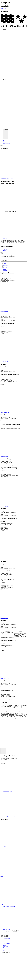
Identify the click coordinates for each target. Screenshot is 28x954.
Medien (4, 939)
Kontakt (4, 250)
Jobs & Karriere (6, 938)
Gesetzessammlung (7, 943)
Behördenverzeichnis (7, 940)
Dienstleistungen (6, 143)
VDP (4, 950)
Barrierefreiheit (6, 947)
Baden (4, 264)
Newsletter (5, 942)
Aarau (4, 263)
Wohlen (4, 269)
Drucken (5, 238)
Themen (5, 140)
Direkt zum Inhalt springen (6, 8)
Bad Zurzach (5, 265)
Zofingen (5, 270)
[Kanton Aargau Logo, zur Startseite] (14, 27)
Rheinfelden (5, 267)
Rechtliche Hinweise (7, 949)
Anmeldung (5, 249)
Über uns (5, 142)
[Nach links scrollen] (1, 145)
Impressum (5, 946)
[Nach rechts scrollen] (2, 145)
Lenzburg (5, 266)
